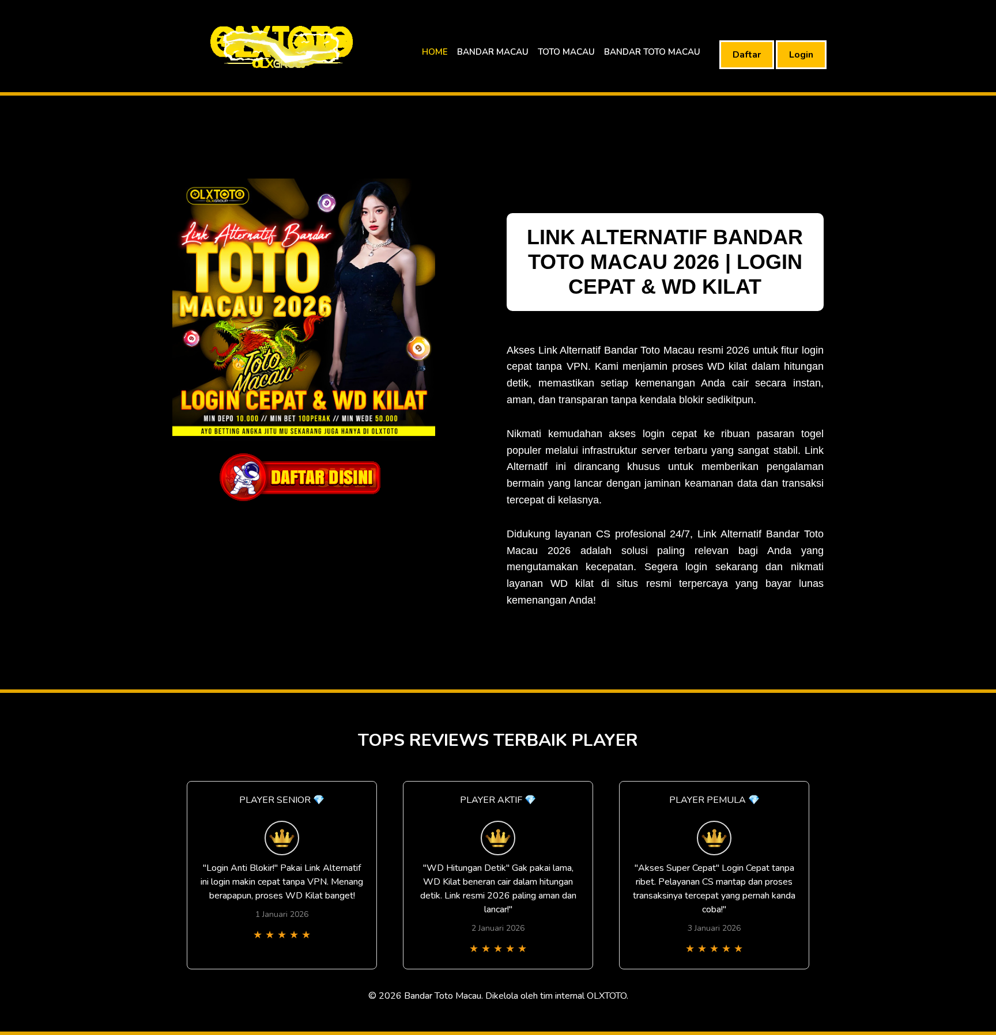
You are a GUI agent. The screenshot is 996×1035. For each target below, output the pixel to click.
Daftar (747, 54)
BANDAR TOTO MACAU (652, 52)
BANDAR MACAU (493, 52)
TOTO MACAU (566, 52)
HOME (435, 52)
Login (801, 54)
